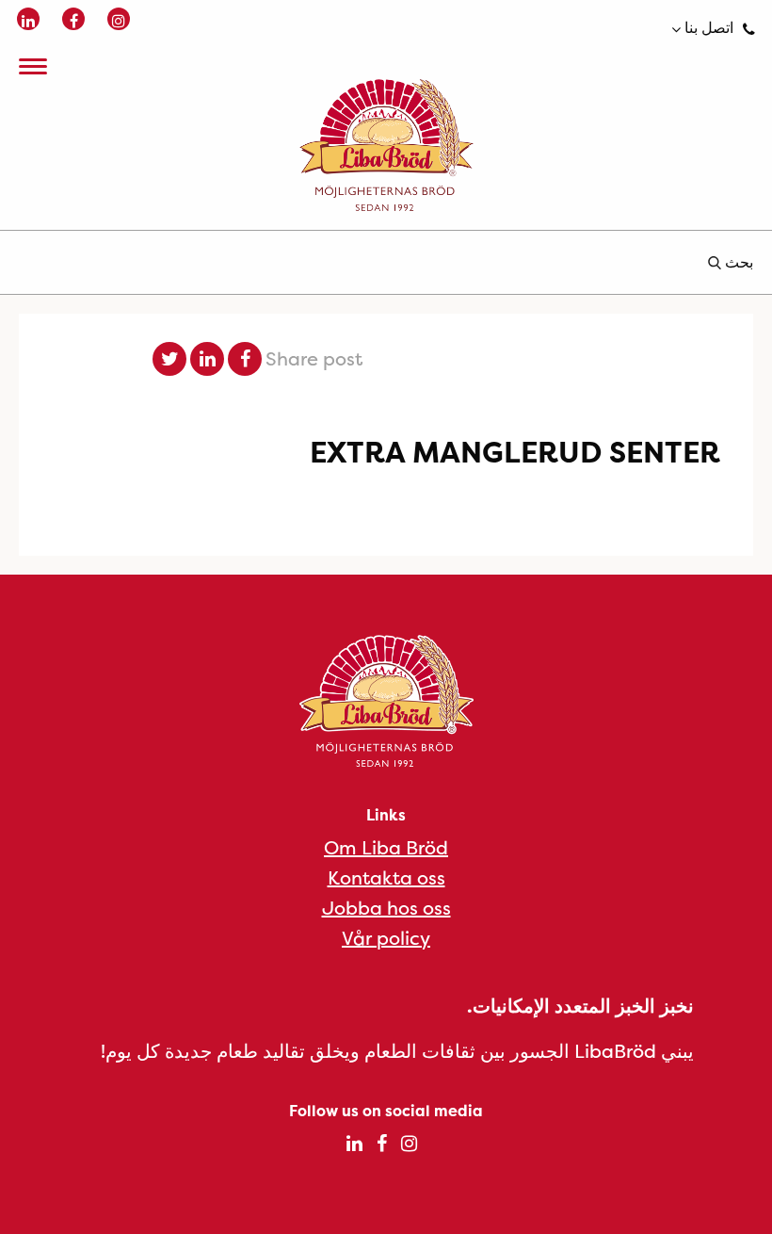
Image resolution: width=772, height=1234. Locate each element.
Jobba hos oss (386, 907)
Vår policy (386, 937)
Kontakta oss (386, 877)
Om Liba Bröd (386, 847)
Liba (386, 145)
